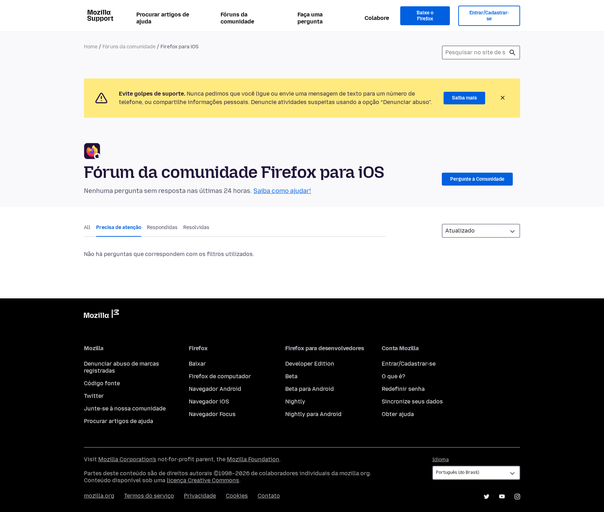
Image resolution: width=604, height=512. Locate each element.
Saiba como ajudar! (282, 191)
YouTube (502, 496)
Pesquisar (512, 52)
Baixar (197, 363)
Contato (269, 495)
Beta (291, 376)
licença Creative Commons (203, 480)
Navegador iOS (209, 401)
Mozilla (101, 315)
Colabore (377, 18)
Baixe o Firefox (425, 16)
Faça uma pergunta (310, 18)
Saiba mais (464, 98)
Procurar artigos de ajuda (162, 18)
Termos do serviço (149, 495)
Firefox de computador (220, 376)
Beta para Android (309, 389)
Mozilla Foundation (253, 459)
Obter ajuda (398, 414)
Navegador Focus (212, 414)
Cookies (237, 495)
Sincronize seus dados (412, 401)
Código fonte (102, 383)
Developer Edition (309, 363)
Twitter (94, 396)
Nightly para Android (313, 414)
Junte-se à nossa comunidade (125, 408)
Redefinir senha (403, 389)
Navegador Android (215, 389)
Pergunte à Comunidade (477, 179)
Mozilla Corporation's (127, 459)
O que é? (393, 376)
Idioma (440, 460)
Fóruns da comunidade (237, 18)
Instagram (517, 496)
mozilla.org (99, 495)
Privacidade (200, 495)
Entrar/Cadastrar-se (489, 16)
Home (91, 47)
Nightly (295, 401)
